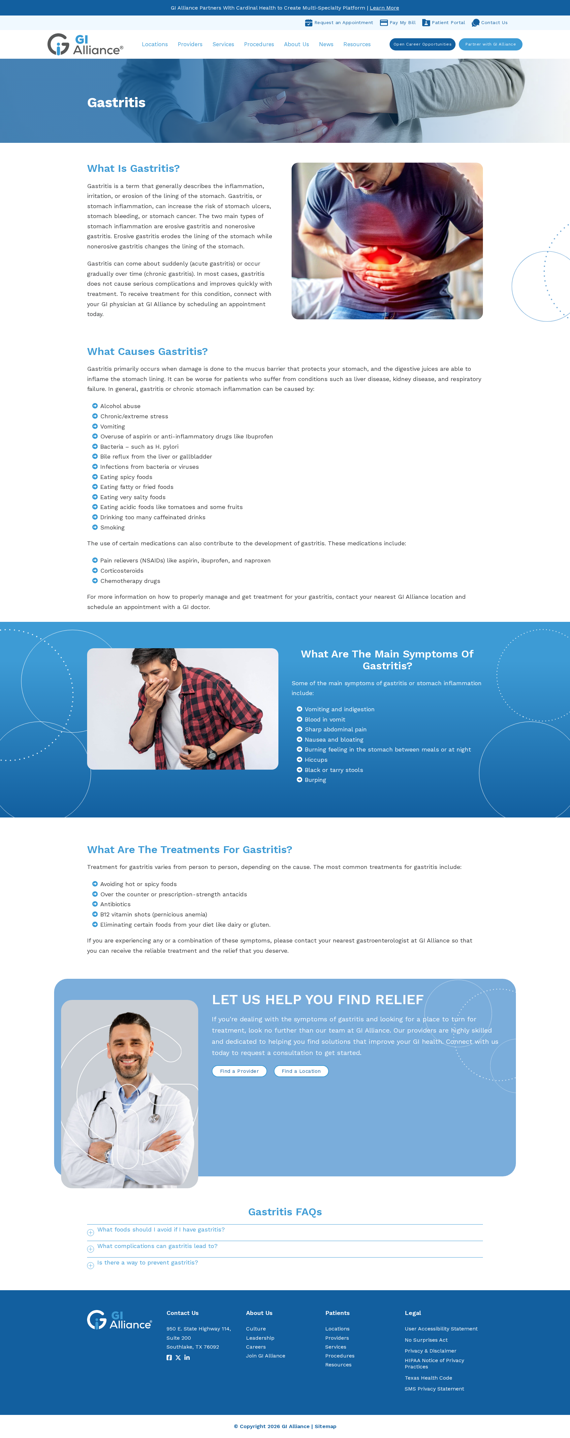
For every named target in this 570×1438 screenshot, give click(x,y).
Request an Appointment (343, 22)
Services (223, 44)
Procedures (259, 44)
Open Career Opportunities (423, 44)
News (326, 44)
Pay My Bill (403, 22)
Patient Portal (448, 22)
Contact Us (494, 22)
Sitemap (325, 1426)
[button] (285, 1232)
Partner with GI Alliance (490, 44)
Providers (190, 44)
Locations (155, 44)
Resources (357, 44)
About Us (296, 44)
